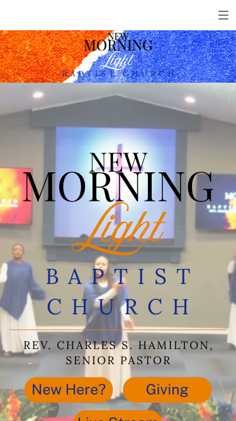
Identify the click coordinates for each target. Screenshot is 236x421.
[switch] (223, 15)
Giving (167, 389)
